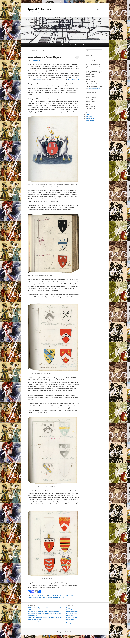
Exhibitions (56, 45)
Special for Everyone (85, 45)
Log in (87, 114)
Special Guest (70, 619)
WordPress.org (90, 120)
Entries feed (89, 116)
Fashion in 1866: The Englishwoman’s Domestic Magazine (44, 611)
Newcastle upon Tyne (42, 597)
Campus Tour (73, 45)
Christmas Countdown (72, 611)
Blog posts (64, 45)
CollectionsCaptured (73, 79)
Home (29, 45)
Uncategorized (70, 623)
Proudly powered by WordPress (65, 632)
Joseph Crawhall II (68, 595)
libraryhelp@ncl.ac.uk (94, 88)
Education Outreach (71, 613)
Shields (55, 597)
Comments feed (90, 118)
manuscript (38, 79)
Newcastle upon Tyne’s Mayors (44, 57)
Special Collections (40, 9)
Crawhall (50, 595)
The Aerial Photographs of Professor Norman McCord (42, 621)
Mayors (75, 595)
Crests (54, 595)
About (35, 45)
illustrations (60, 595)
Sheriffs (50, 597)
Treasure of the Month (45, 45)
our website (91, 59)
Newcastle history (32, 597)
